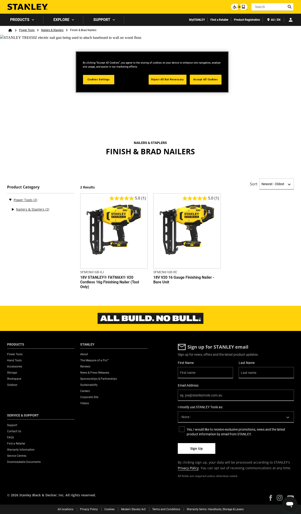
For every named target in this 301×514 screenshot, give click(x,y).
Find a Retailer (219, 19)
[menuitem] (21, 20)
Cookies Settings (98, 79)
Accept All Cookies (205, 79)
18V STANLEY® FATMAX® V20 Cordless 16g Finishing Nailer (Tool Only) (109, 282)
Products (19, 19)
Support (101, 19)
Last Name (247, 363)
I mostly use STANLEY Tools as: (200, 407)
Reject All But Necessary (167, 79)
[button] (270, 498)
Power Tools (27, 30)
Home (10, 30)
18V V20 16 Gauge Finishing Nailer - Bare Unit (183, 279)
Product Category (23, 187)
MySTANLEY (197, 19)
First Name (186, 363)
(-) (10, 199)
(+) (12, 209)
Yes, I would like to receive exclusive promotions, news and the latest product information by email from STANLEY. (236, 432)
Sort (253, 184)
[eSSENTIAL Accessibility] (239, 6)
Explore (61, 19)
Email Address (188, 385)
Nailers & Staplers (52, 30)
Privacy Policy (188, 468)
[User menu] (290, 20)
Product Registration (247, 19)
